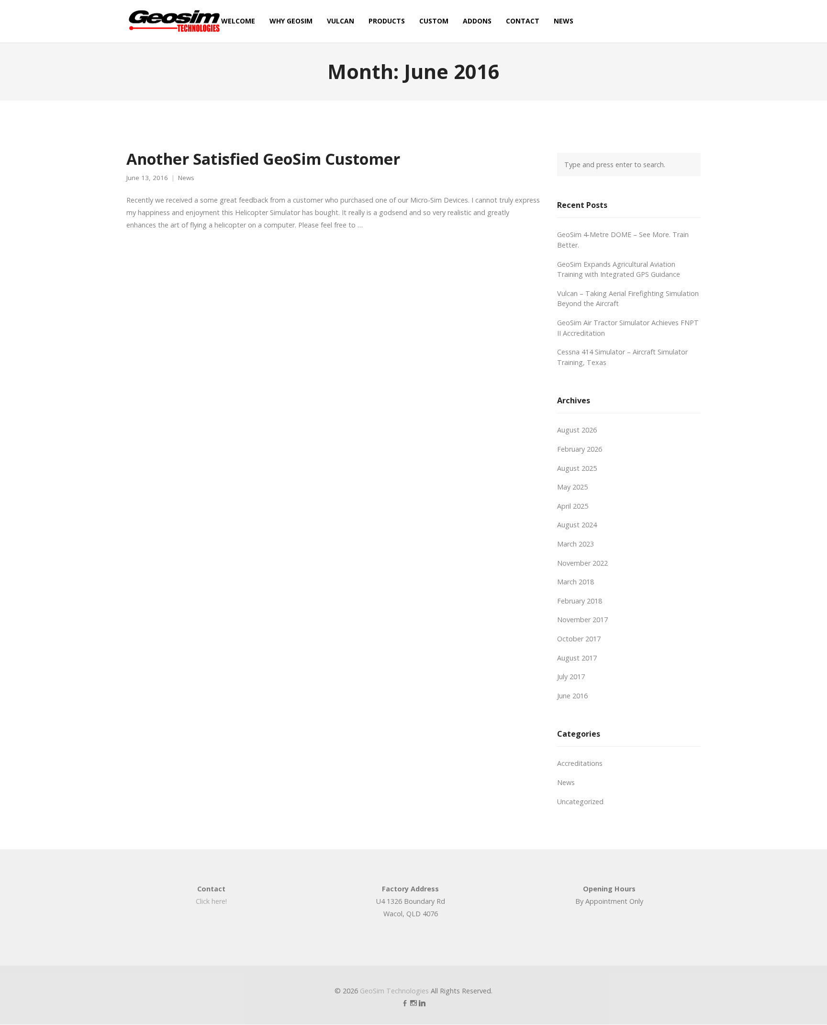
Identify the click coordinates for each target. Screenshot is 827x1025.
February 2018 (579, 600)
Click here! (211, 901)
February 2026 (579, 449)
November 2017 (582, 619)
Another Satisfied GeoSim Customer (263, 158)
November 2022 (582, 563)
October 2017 (579, 638)
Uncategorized (580, 801)
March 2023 (575, 543)
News (186, 178)
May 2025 (572, 486)
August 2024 (577, 524)
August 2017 (577, 657)
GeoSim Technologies (394, 990)
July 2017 (571, 676)
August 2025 (577, 468)
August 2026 (577, 429)
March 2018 (575, 581)
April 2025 (572, 506)
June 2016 (572, 695)
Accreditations (580, 763)
